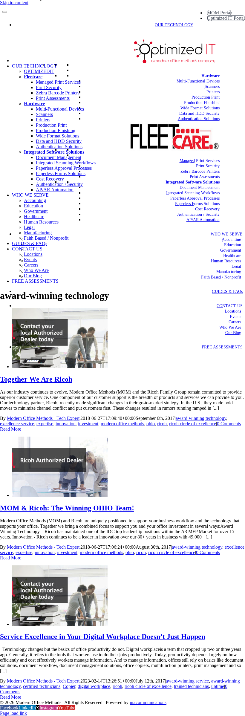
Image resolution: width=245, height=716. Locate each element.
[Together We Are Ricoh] (60, 366)
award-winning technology (201, 418)
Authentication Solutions (199, 119)
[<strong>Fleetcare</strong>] (219, 155)
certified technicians (41, 686)
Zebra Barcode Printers (200, 171)
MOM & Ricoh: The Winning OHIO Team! (67, 508)
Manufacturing (228, 272)
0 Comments (229, 423)
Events (235, 316)
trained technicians (191, 686)
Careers (235, 322)
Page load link (13, 713)
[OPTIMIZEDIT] (219, 70)
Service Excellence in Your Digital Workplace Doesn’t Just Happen (102, 636)
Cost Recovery (207, 209)
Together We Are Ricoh (36, 379)
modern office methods (122, 423)
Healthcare (232, 255)
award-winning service (187, 680)
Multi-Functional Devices (198, 81)
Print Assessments (205, 177)
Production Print (206, 97)
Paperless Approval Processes (195, 198)
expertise (44, 423)
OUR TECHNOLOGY (174, 25)
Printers (213, 92)
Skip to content (14, 2)
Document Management (200, 187)
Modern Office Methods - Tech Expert (43, 418)
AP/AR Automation (203, 220)
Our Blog (233, 333)
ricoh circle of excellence (192, 423)
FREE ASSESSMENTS (222, 347)
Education (232, 245)
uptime (217, 686)
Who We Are (230, 327)
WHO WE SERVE (227, 234)
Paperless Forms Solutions (197, 203)
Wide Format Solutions (200, 108)
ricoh (162, 423)
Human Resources (226, 261)
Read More (10, 429)
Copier (69, 686)
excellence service (17, 423)
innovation (66, 423)
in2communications (148, 702)
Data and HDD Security (199, 113)
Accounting (231, 239)
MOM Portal (219, 12)
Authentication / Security (198, 214)
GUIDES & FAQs (227, 291)
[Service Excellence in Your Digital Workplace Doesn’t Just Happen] (60, 624)
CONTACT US (230, 306)
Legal (236, 266)
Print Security (208, 166)
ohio (150, 423)
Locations (233, 311)
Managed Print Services (200, 160)
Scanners (212, 86)
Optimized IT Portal (226, 18)
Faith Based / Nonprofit (221, 277)
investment (88, 423)
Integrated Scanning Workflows (193, 193)
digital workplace (94, 686)
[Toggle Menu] (4, 12)
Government (230, 250)
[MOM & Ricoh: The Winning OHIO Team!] (60, 495)
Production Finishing (202, 102)
